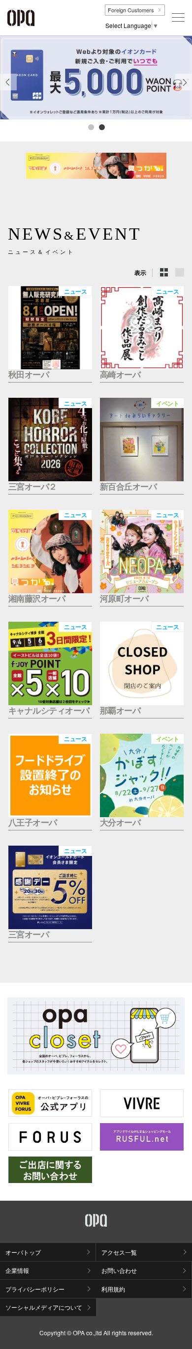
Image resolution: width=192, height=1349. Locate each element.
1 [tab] (90, 126)
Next (184, 89)
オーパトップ (23, 1252)
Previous (8, 89)
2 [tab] (101, 126)
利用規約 (113, 1289)
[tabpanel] (96, 77)
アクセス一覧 (119, 1252)
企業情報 (17, 1270)
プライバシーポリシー (34, 1289)
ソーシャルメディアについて (43, 1307)
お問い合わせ (119, 1270)
